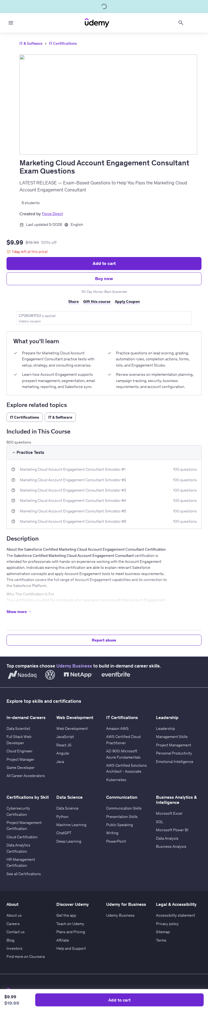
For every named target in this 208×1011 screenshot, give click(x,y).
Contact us (15, 931)
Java (60, 761)
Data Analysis (167, 838)
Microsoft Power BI (172, 829)
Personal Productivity (174, 753)
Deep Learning (68, 841)
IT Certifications (63, 43)
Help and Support (71, 948)
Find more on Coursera (25, 956)
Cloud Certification (22, 837)
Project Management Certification (24, 825)
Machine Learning (71, 824)
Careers (13, 923)
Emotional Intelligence (174, 761)
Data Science (67, 808)
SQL (159, 821)
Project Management (173, 745)
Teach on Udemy (70, 923)
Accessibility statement (175, 915)
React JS (64, 745)
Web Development (72, 728)
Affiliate (62, 940)
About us (14, 915)
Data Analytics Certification (18, 848)
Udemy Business (74, 666)
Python (62, 816)
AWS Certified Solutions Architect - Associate (126, 768)
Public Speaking (119, 824)
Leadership (165, 728)
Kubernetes (116, 779)
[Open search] (181, 22)
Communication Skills (124, 808)
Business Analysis (171, 846)
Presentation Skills (122, 816)
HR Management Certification (20, 862)
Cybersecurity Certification (18, 811)
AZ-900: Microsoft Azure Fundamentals (123, 754)
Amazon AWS (117, 728)
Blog (10, 940)
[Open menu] (10, 22)
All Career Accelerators (25, 775)
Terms (161, 940)
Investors (14, 948)
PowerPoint (116, 841)
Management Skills (172, 736)
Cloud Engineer (19, 751)
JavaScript (65, 736)
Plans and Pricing (70, 931)
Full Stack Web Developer (18, 739)
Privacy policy (167, 923)
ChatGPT (64, 832)
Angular (62, 753)
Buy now (104, 278)
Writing (112, 832)
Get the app (66, 915)
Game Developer (20, 767)
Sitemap (163, 931)
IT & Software (31, 43)
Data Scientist (18, 728)
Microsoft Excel (169, 813)
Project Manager (20, 759)
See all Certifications (23, 873)
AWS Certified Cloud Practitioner (123, 739)
